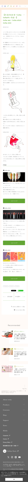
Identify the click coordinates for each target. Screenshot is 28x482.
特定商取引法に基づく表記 (9, 445)
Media (5, 430)
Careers (5, 438)
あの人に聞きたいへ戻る (19, 306)
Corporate (5, 435)
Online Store (11, 451)
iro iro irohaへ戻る (20, 309)
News (5, 425)
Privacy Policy (6, 442)
